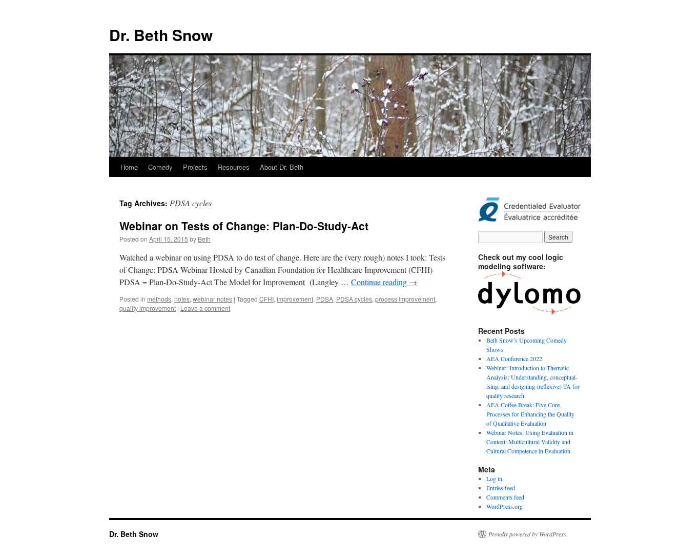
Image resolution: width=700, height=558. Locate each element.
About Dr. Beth (281, 167)
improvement (295, 298)
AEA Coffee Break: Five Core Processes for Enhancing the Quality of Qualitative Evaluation (530, 414)
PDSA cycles (354, 298)
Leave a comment (205, 308)
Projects (195, 167)
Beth (204, 238)
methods (159, 298)
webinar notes (212, 298)
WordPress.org (504, 506)
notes (182, 298)
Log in (494, 478)
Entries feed (500, 488)
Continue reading (384, 281)
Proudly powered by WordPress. (528, 534)
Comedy (160, 167)
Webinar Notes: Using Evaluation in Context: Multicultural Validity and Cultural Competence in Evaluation (529, 441)
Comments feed (505, 497)
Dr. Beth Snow (161, 35)
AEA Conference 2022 (514, 358)
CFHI (266, 298)
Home (129, 167)
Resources (234, 167)
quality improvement (147, 308)
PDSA (324, 298)
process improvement (405, 298)
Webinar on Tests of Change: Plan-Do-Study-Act (243, 225)
